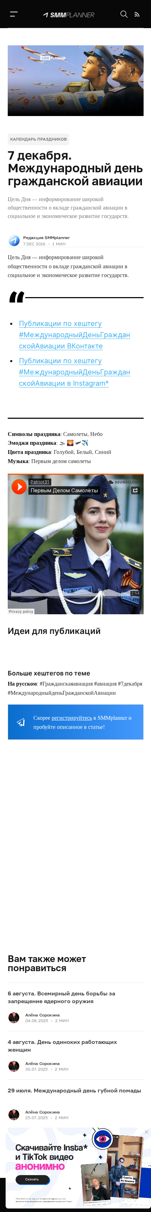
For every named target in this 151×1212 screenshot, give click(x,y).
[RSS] (137, 14)
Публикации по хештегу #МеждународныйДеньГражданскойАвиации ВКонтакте (74, 334)
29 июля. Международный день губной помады (74, 1090)
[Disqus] (76, 852)
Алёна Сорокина (42, 1015)
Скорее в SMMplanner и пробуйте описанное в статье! (82, 722)
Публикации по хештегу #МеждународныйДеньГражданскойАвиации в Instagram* (74, 372)
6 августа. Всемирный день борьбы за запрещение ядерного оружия (61, 997)
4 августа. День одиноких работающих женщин (62, 1045)
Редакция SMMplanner (46, 237)
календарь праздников (38, 139)
